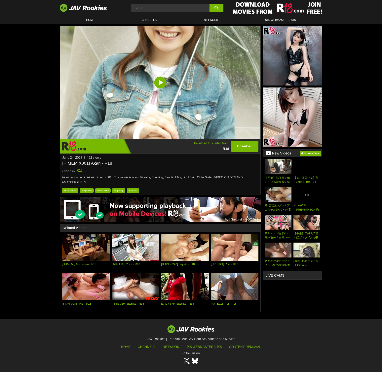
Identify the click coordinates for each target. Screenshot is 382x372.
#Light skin (87, 190)
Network (211, 19)
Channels (149, 19)
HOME (90, 19)
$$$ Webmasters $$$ (204, 347)
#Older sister (103, 190)
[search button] (216, 8)
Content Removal (245, 347)
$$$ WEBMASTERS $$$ (280, 19)
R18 (80, 170)
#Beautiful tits (70, 190)
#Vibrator (133, 190)
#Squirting (118, 190)
